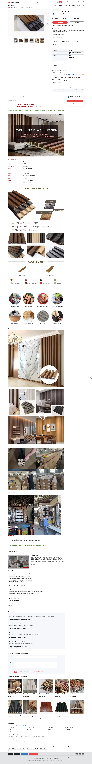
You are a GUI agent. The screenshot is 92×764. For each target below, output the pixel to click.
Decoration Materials (24, 7)
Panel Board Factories (40, 746)
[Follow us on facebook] (76, 753)
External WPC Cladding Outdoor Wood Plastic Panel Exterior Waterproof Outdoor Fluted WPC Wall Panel (30, 716)
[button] (57, 2)
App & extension (71, 5)
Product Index (64, 757)
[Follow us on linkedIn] (83, 753)
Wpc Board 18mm (20, 741)
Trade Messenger (24, 753)
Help (65, 5)
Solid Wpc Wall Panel (12, 748)
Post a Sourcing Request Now (37, 671)
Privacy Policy (62, 760)
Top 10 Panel (29, 748)
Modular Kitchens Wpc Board (30, 741)
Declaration (57, 760)
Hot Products (24, 757)
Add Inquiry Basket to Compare (29, 44)
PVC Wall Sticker (48, 729)
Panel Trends (36, 748)
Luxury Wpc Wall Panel (21, 748)
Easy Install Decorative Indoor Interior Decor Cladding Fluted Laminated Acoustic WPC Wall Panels (62, 716)
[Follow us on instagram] (79, 753)
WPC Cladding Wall (28, 587)
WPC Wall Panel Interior (11, 727)
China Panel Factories (12, 746)
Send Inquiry (60, 22)
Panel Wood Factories (31, 746)
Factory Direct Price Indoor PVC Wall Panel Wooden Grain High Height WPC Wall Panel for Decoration (46, 716)
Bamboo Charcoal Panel (69, 727)
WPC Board (31, 7)
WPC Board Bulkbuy (43, 748)
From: (13, 657)
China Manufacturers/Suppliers (37, 757)
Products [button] (24, 2)
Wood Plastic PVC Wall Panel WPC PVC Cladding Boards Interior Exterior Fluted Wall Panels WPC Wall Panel (14, 694)
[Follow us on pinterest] (82, 753)
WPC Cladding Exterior (30, 727)
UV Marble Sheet (36, 587)
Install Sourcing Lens (34, 753)
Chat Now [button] (77, 22)
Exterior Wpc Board (12, 741)
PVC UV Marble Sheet (49, 727)
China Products (29, 757)
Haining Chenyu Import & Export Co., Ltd (61, 13)
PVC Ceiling (17, 587)
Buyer (60, 5)
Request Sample (70, 25)
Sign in (83, 2)
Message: (12, 662)
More (9, 750)
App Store (10, 753)
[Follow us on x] (77, 753)
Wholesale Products (46, 757)
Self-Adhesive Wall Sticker (51, 587)
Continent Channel (58, 757)
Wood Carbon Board (42, 587)
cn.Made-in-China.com (56, 758)
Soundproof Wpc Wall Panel (70, 746)
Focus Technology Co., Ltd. (38, 760)
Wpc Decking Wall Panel (60, 746)
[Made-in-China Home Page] (13, 2)
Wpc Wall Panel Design (50, 746)
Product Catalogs (23, 725)
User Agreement (52, 760)
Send (16, 671)
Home (9, 7)
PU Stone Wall (67, 729)
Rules (84, 5)
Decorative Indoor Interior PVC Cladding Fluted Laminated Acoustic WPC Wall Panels (14, 716)
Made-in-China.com (41, 758)
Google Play (16, 753)
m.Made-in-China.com (48, 758)
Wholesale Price (52, 757)
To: (13, 659)
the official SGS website (33, 553)
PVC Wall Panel (29, 729)
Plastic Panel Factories (21, 746)
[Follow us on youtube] (80, 753)
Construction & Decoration (15, 7)
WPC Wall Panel (22, 587)
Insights (68, 757)
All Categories (11, 5)
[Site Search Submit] (60, 2)
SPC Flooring (10, 731)
